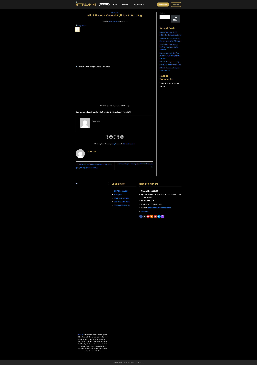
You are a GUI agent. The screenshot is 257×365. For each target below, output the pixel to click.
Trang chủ (104, 4)
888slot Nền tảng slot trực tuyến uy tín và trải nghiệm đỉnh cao (169, 47)
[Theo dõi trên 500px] (159, 216)
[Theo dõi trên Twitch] (162, 216)
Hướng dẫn (138, 4)
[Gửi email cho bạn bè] (114, 137)
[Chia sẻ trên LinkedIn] (122, 137)
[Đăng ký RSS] (151, 216)
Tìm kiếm (162, 13)
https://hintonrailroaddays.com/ (159, 208)
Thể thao (125, 4)
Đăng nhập (163, 4)
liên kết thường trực (128, 144)
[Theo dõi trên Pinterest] (148, 216)
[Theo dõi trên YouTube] (155, 216)
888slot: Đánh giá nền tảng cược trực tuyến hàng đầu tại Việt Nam (170, 55)
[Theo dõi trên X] (144, 216)
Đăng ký (176, 4)
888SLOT (140, 362)
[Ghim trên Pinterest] (118, 137)
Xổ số (115, 4)
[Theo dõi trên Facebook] (141, 216)
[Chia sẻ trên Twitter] (111, 137)
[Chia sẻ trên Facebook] (107, 137)
